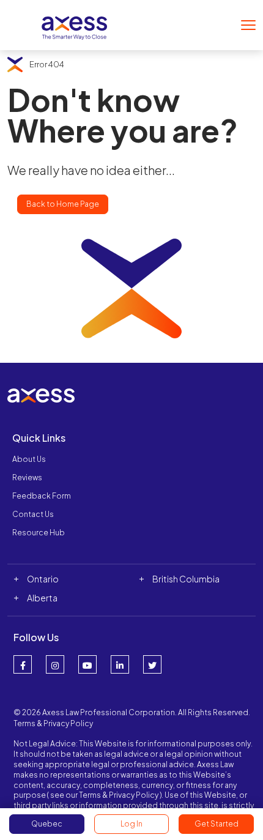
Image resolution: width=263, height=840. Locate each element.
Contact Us (33, 514)
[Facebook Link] (22, 664)
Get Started (216, 823)
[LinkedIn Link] (120, 664)
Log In (131, 823)
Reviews (27, 477)
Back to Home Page (62, 204)
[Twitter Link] (152, 664)
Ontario (43, 578)
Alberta (42, 597)
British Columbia (186, 578)
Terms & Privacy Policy (53, 723)
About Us (29, 459)
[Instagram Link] (55, 664)
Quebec (46, 823)
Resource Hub (38, 532)
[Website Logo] (74, 23)
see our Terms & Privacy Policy (104, 795)
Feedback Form (41, 495)
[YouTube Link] (87, 664)
